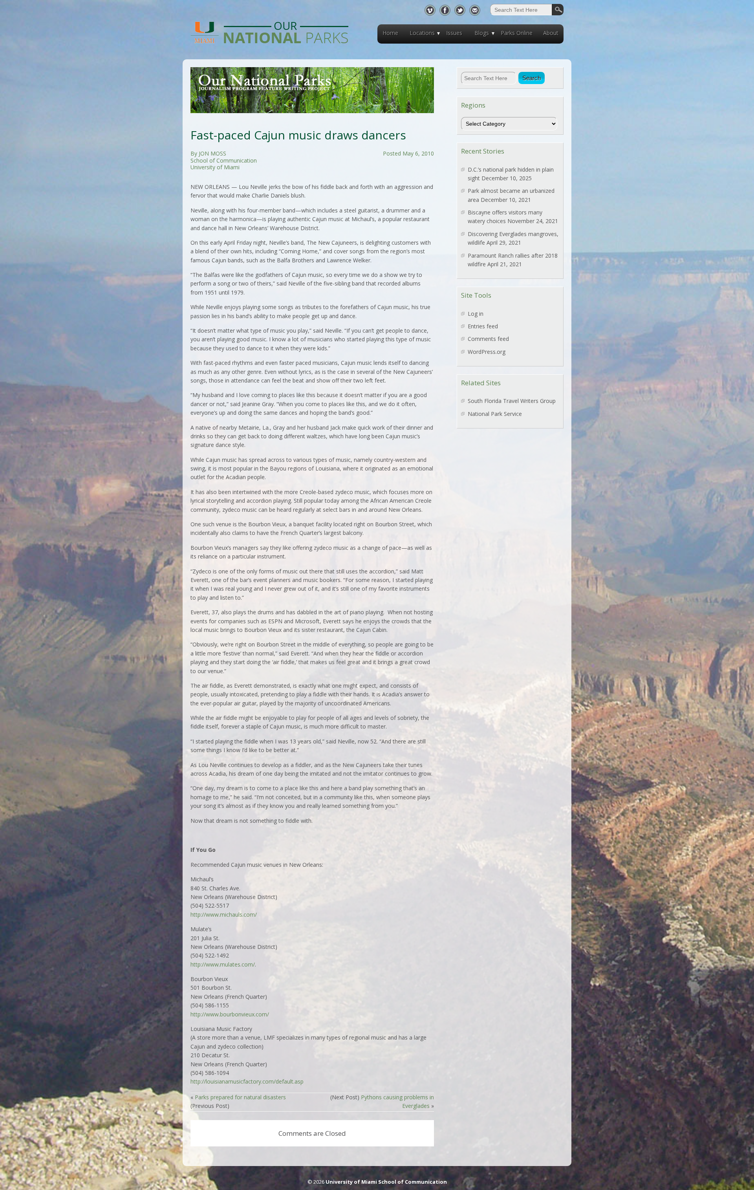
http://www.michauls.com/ (223, 914)
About (550, 33)
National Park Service (495, 413)
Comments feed (488, 338)
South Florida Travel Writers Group (512, 401)
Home (390, 33)
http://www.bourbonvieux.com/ (229, 1014)
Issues (454, 33)
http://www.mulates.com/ (222, 964)
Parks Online (517, 33)
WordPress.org (486, 351)
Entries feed (483, 326)
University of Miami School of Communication (386, 1181)
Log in (475, 313)
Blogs (481, 33)
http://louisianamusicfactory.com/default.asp (247, 1081)
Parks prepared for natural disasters (240, 1097)
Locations (422, 33)
